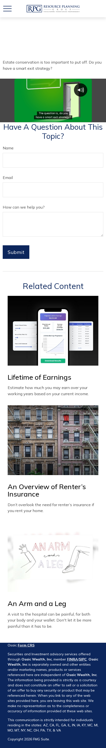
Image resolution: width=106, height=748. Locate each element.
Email (8, 177)
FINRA (72, 659)
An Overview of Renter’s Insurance (47, 490)
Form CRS (26, 645)
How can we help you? (24, 207)
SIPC (83, 659)
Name (8, 147)
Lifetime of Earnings (39, 377)
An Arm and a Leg (37, 603)
